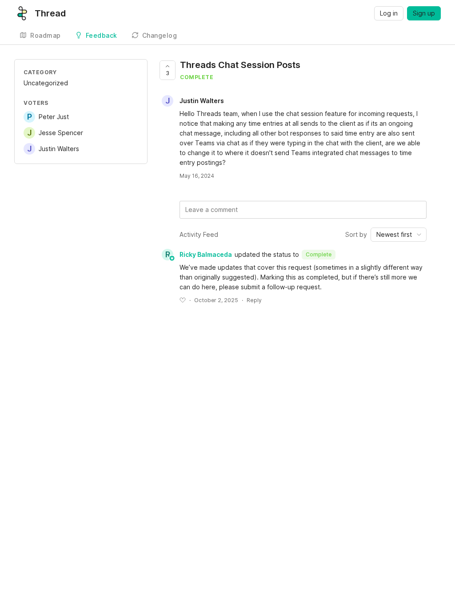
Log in (389, 13)
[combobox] (399, 235)
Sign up (424, 13)
